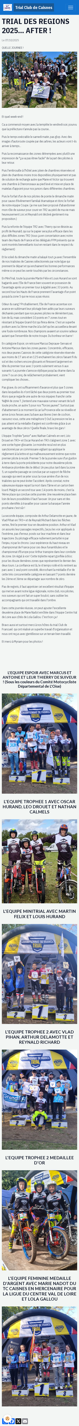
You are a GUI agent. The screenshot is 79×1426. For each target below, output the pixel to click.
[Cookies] (7, 1418)
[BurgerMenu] (70, 7)
